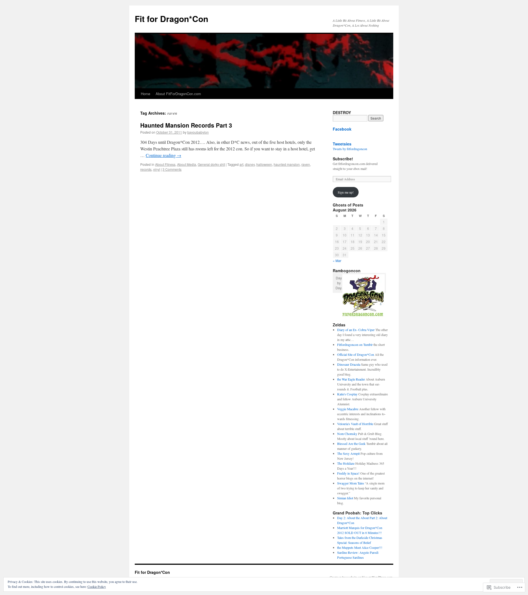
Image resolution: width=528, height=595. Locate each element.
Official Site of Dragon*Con (355, 354)
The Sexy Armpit (348, 453)
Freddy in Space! (348, 473)
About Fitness (165, 164)
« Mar (337, 260)
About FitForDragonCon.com (178, 93)
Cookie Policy (96, 586)
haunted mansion (287, 164)
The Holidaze (345, 463)
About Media (186, 164)
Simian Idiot (345, 498)
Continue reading (163, 155)
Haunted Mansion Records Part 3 (186, 125)
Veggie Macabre (347, 409)
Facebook (342, 129)
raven (305, 164)
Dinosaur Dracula (348, 364)
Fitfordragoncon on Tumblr (355, 344)
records (146, 169)
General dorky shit (211, 164)
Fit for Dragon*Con (171, 18)
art (241, 164)
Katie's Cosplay (347, 394)
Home (145, 93)
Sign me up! (346, 192)
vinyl (156, 169)
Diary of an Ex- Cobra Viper (356, 329)
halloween (264, 164)
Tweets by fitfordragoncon (350, 149)
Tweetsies (342, 144)
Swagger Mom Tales (350, 483)
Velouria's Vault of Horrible (355, 424)
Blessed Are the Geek (351, 443)
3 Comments (172, 169)
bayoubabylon (198, 132)
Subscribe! (343, 158)
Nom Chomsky (347, 433)
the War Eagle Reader (351, 379)
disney (250, 164)
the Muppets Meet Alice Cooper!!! (359, 547)
